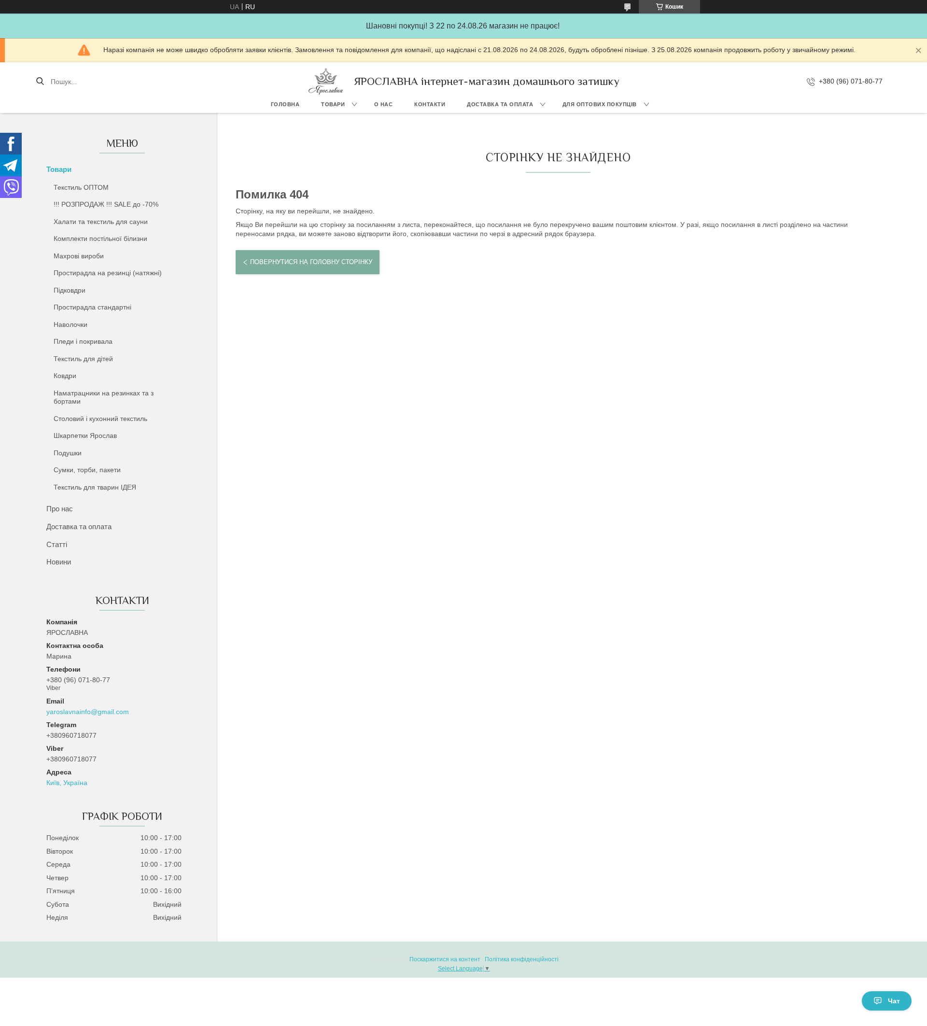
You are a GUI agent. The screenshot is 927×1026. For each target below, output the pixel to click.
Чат (894, 1001)
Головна (285, 104)
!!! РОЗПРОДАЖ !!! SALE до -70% (106, 204)
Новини (58, 562)
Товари (333, 104)
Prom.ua (510, 950)
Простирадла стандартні (92, 307)
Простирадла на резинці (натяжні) (108, 273)
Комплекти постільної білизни (100, 238)
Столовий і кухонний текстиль (100, 418)
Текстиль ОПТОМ (81, 187)
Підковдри (69, 290)
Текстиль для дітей (83, 359)
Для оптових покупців (599, 104)
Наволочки (70, 324)
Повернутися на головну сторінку (311, 262)
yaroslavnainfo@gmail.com (87, 712)
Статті (56, 544)
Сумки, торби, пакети (87, 470)
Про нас (59, 509)
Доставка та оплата (500, 104)
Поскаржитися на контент (444, 959)
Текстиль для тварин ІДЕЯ (95, 487)
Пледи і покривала (83, 341)
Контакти (429, 104)
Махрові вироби (79, 256)
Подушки (68, 453)
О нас (383, 104)
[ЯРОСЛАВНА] (326, 81)
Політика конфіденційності (522, 959)
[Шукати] (40, 81)
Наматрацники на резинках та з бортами (104, 397)
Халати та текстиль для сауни (101, 221)
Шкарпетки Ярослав (85, 435)
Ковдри (65, 375)
